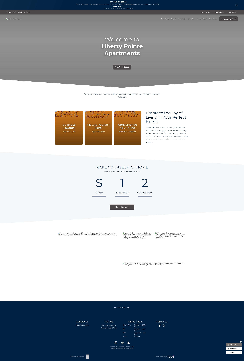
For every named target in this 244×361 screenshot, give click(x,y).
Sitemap (121, 346)
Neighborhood (202, 19)
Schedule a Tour (229, 19)
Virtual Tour (181, 19)
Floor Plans (165, 19)
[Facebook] (159, 325)
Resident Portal (219, 12)
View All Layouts (122, 207)
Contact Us (213, 19)
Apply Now (232, 12)
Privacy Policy (130, 346)
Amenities (191, 19)
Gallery (173, 19)
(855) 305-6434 (205, 12)
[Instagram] (163, 325)
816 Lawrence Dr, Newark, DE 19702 (18, 12)
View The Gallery (98, 131)
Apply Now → (118, 6)
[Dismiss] (236, 5)
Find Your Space (122, 67)
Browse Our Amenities (127, 131)
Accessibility (113, 346)
